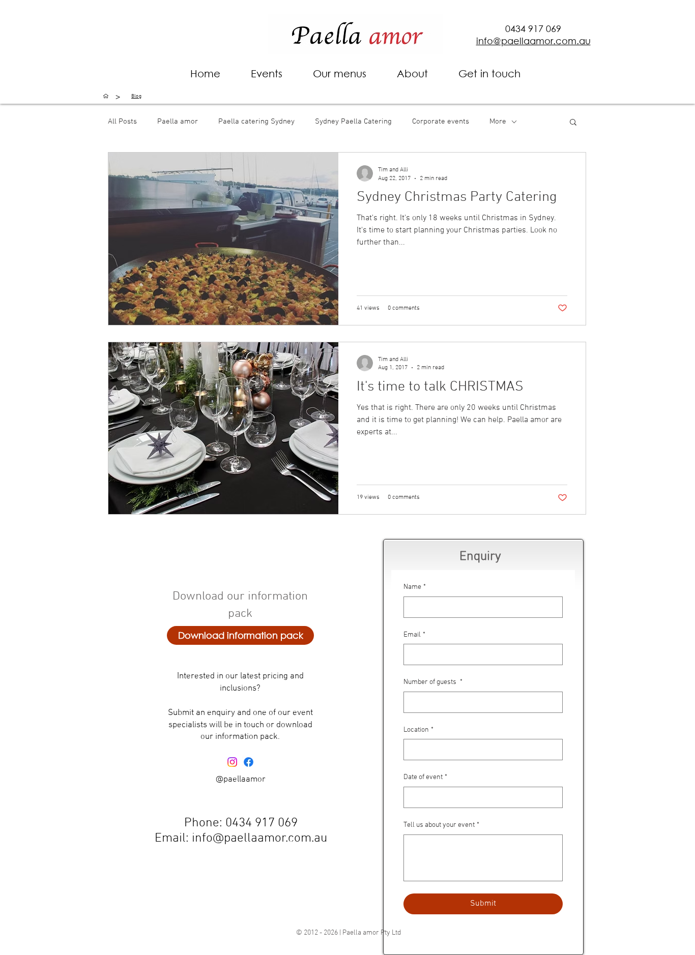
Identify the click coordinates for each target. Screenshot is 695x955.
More (497, 121)
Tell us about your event (441, 825)
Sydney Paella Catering (353, 121)
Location (418, 730)
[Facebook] (248, 762)
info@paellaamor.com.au (259, 838)
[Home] (105, 96)
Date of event (425, 777)
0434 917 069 (533, 28)
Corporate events (440, 121)
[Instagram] (232, 762)
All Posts (122, 121)
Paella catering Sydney (256, 121)
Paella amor (177, 121)
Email (414, 635)
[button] (412, 73)
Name (414, 587)
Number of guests (432, 682)
